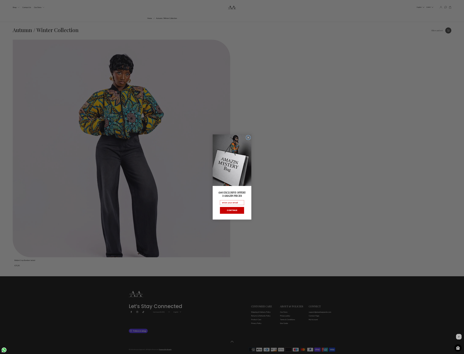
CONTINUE (232, 210)
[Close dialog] (248, 137)
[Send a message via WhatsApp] (4, 350)
